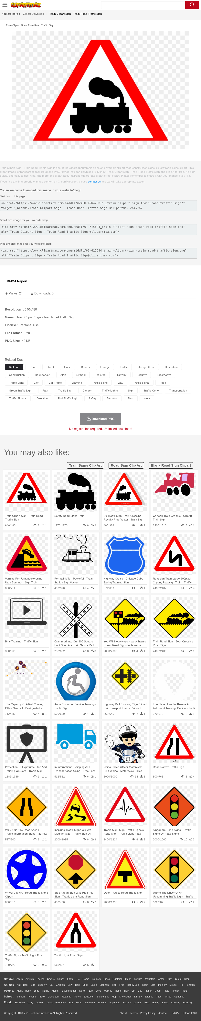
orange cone (146, 367)
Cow (70, 985)
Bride (36, 990)
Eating (155, 1002)
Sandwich (89, 1002)
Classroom (53, 996)
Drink (50, 1002)
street (50, 367)
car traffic (55, 382)
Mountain (150, 979)
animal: (9, 984)
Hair (126, 990)
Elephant (104, 985)
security (142, 374)
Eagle (94, 985)
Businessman (69, 990)
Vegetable (114, 1002)
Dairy (30, 1002)
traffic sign (65, 390)
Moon (128, 979)
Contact (162, 1013)
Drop (187, 979)
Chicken (60, 985)
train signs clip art (85, 465)
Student (21, 996)
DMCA (174, 1013)
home (118, 990)
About (123, 1013)
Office (168, 996)
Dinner (137, 1002)
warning (77, 382)
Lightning (117, 979)
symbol (81, 374)
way (120, 382)
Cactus (51, 979)
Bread (165, 1002)
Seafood (102, 1002)
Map (114, 996)
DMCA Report (17, 281)
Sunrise (138, 979)
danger (87, 390)
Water (161, 979)
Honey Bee (133, 985)
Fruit (71, 1002)
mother (55, 990)
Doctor (82, 990)
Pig (181, 985)
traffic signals (17, 398)
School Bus (103, 996)
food (163, 382)
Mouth (157, 990)
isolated (101, 374)
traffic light (16, 382)
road (33, 367)
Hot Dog (187, 1002)
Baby (28, 990)
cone (67, 367)
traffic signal (141, 382)
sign (130, 390)
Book (42, 996)
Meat (78, 1002)
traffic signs (100, 382)
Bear (25, 985)
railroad (14, 367)
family (45, 990)
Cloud (178, 979)
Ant (18, 985)
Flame (85, 979)
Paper (159, 996)
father (148, 990)
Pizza (147, 1002)
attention (112, 398)
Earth (70, 979)
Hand (184, 990)
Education (88, 996)
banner (85, 367)
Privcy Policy (147, 1013)
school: (9, 996)
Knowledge (125, 996)
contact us (94, 181)
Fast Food (60, 1002)
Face (166, 990)
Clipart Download (33, 13)
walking (108, 990)
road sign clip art (126, 465)
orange (105, 367)
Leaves (40, 979)
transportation (178, 390)
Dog (77, 985)
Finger (175, 990)
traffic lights (110, 390)
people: (9, 990)
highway (121, 374)
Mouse (173, 985)
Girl (133, 990)
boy (140, 990)
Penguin (190, 985)
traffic (124, 367)
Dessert (40, 1002)
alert (63, 374)
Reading (66, 996)
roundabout (42, 374)
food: (8, 1002)
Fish (114, 985)
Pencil (77, 996)
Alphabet (179, 996)
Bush (169, 979)
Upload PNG (189, 1013)
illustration (171, 367)
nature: (9, 978)
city (36, 382)
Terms (134, 1013)
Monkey (162, 985)
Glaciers (96, 979)
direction (42, 398)
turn (130, 398)
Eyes (98, 990)
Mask (20, 990)
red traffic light (68, 398)
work (147, 398)
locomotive (164, 374)
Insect (145, 985)
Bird (33, 985)
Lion (153, 985)
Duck (85, 985)
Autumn (30, 979)
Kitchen (127, 1002)
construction (17, 374)
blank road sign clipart (171, 465)
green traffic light (20, 390)
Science (148, 996)
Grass (106, 979)
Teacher (32, 996)
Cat (51, 985)
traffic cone (151, 390)
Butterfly (42, 985)
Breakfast (20, 1002)
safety (92, 398)
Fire (78, 979)
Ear (91, 990)
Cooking (175, 1002)
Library (138, 996)
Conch (60, 979)
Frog (121, 985)
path (45, 390)
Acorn (19, 979)
